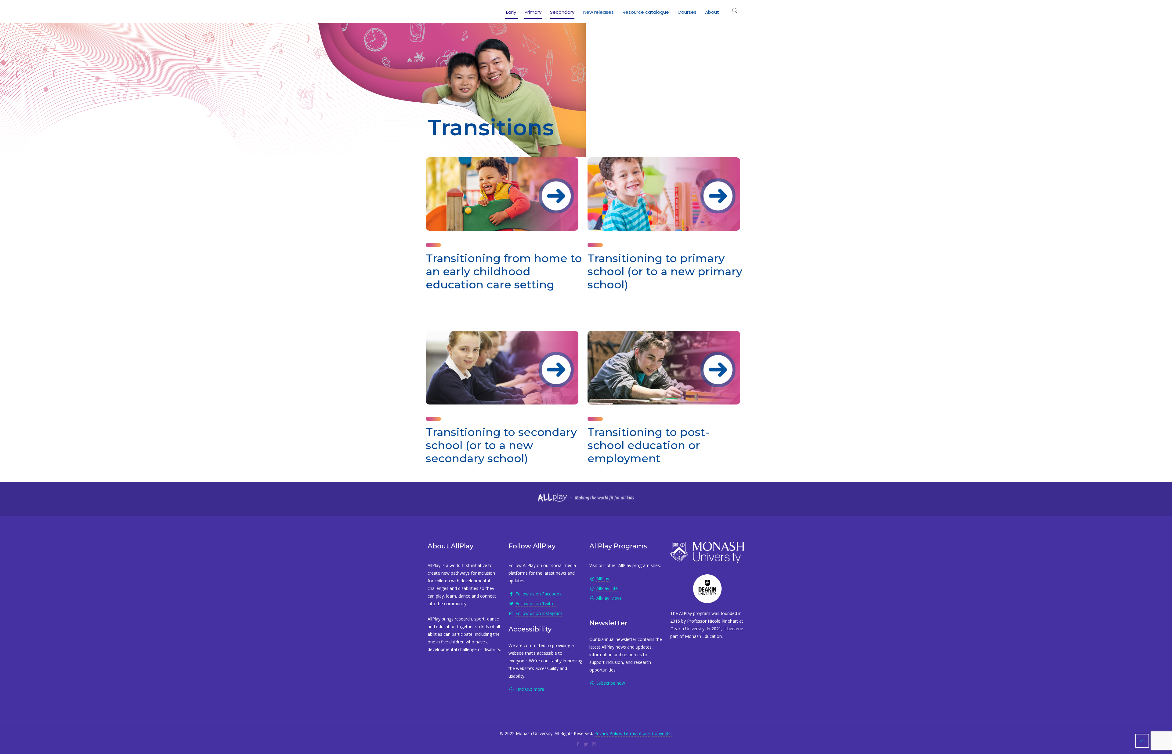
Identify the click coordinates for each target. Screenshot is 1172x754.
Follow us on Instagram (538, 613)
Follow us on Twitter (535, 603)
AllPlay (602, 578)
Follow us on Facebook (538, 594)
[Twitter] (585, 744)
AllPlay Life (607, 588)
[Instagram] (594, 744)
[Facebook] (577, 744)
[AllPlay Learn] (433, 10)
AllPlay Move (609, 598)
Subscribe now (610, 683)
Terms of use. (637, 733)
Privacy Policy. (608, 733)
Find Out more (529, 689)
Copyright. (662, 733)
